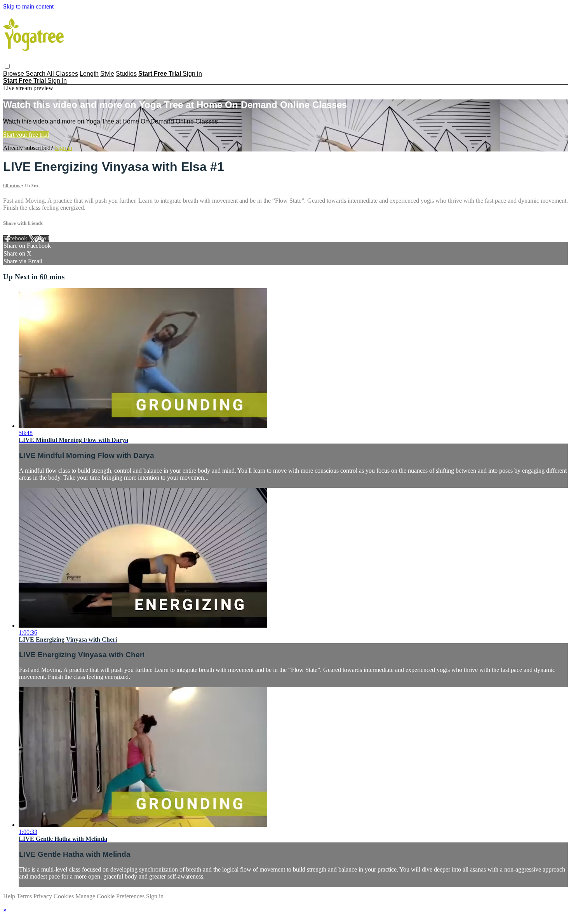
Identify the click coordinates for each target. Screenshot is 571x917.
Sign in (192, 73)
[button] (7, 66)
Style (107, 73)
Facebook (16, 238)
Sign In (57, 80)
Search (36, 73)
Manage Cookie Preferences (110, 896)
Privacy (43, 896)
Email (42, 238)
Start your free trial (26, 134)
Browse (14, 73)
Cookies (64, 896)
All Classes (62, 73)
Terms (25, 896)
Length (89, 73)
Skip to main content (28, 6)
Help (10, 896)
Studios (126, 73)
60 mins (12, 185)
